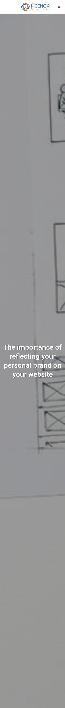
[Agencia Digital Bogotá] (32, 7)
